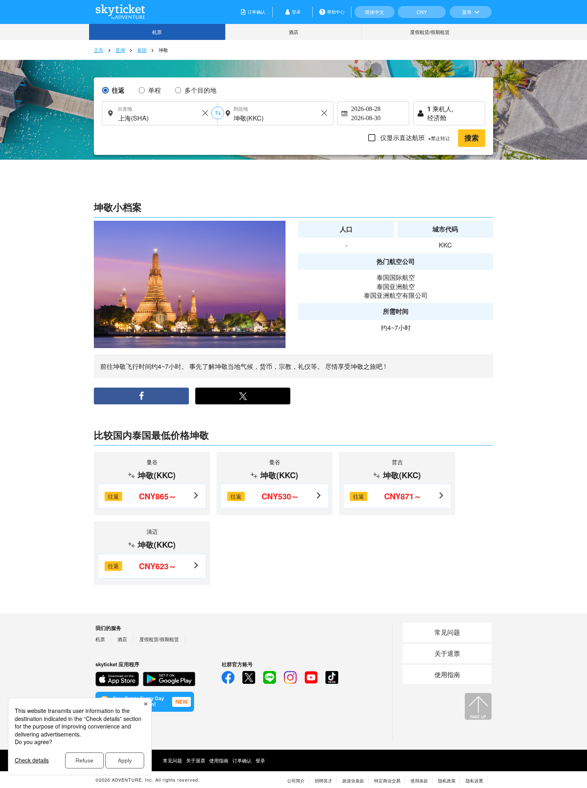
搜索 (471, 138)
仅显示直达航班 (414, 137)
